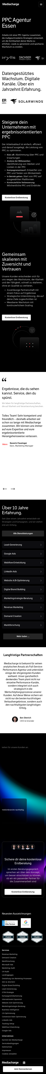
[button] (41, 4)
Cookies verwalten (9, 1054)
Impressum (6, 1050)
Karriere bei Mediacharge (12, 1040)
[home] (10, 4)
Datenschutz (7, 1047)
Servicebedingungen (10, 1043)
